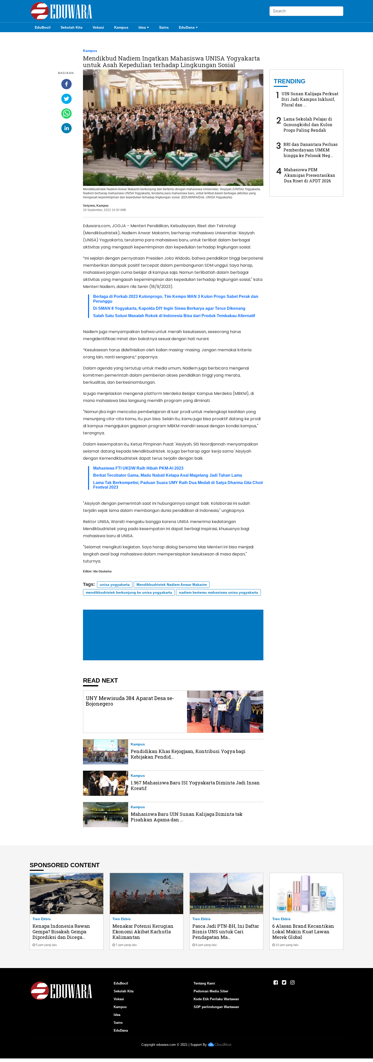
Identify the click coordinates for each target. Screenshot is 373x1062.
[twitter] (66, 98)
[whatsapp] (66, 113)
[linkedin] (66, 128)
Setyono (89, 205)
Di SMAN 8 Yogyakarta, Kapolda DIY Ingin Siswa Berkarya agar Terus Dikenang (169, 308)
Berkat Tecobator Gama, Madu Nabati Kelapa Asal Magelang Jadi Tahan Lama (167, 475)
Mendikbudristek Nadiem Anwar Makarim (172, 585)
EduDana (187, 27)
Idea (142, 27)
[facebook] (66, 84)
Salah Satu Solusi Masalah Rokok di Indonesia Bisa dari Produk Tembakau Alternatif (174, 316)
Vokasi (98, 27)
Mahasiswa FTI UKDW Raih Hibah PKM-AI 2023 (138, 468)
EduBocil (42, 27)
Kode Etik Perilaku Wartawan (216, 999)
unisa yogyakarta (115, 585)
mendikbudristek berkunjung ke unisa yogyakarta (129, 592)
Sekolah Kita (71, 27)
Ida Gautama (102, 571)
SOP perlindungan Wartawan (216, 1007)
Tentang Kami (204, 983)
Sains (164, 27)
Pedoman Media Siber (211, 991)
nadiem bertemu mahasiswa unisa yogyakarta (218, 592)
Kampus (121, 27)
